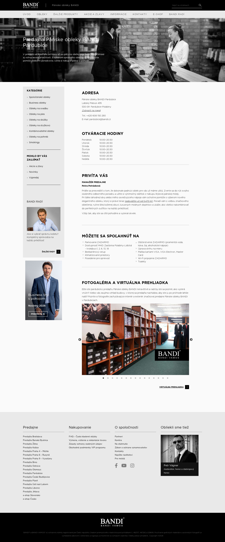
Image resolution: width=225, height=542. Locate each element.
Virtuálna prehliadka (171, 387)
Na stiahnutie (121, 444)
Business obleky (37, 103)
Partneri (119, 436)
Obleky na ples (37, 114)
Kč (151, 201)
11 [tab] (149, 378)
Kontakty (119, 451)
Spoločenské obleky (39, 97)
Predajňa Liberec (31, 488)
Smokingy (34, 142)
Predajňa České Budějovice (36, 477)
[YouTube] (124, 465)
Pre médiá (120, 458)
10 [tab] (144, 378)
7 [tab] (130, 378)
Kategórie (34, 90)
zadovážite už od (134, 201)
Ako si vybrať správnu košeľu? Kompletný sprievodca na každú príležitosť (42, 237)
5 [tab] (121, 378)
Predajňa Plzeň (30, 480)
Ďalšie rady (48, 252)
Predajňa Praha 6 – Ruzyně (36, 455)
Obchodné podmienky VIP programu (87, 447)
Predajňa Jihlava (31, 491)
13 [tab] (158, 378)
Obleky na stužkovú (39, 125)
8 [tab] (135, 378)
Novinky (33, 172)
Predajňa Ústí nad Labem (35, 484)
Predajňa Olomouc (32, 469)
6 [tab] (126, 378)
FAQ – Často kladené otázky (83, 436)
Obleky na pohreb (38, 137)
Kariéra (118, 440)
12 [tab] (153, 378)
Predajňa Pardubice (33, 473)
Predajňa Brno (30, 462)
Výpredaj (34, 177)
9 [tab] (140, 378)
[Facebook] (116, 465)
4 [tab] (117, 378)
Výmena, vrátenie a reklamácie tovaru (87, 440)
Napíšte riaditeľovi (124, 455)
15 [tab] (167, 378)
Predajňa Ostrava (31, 466)
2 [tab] (107, 378)
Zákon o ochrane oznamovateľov (131, 447)
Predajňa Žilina (30, 444)
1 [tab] (103, 378)
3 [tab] (112, 378)
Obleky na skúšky (38, 120)
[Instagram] (132, 465)
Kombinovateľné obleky (41, 131)
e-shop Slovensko (31, 495)
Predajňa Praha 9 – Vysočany (37, 458)
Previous (79, 339)
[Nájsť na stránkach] (200, 5)
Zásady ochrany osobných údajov (85, 444)
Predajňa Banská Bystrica (35, 440)
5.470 (146, 201)
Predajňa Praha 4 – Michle (36, 451)
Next (191, 339)
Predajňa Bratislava (32, 436)
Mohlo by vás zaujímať (37, 158)
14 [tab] (163, 378)
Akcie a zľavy (36, 166)
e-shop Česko (29, 499)
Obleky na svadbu (38, 108)
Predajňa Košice (31, 447)
